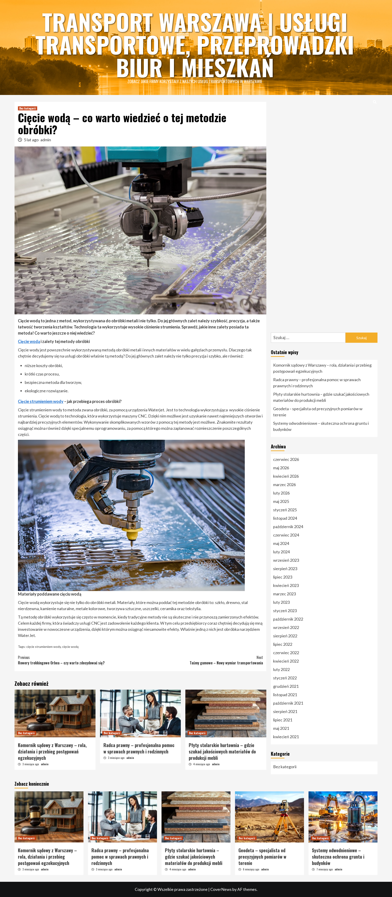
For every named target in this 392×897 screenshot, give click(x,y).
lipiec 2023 (282, 576)
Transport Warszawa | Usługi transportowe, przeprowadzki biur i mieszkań (195, 44)
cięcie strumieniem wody (43, 647)
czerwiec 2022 (286, 652)
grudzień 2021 (286, 686)
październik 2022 (288, 618)
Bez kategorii (27, 108)
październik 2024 (288, 526)
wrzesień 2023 (286, 560)
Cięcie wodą (29, 341)
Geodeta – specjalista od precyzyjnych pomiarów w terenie (318, 411)
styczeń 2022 (285, 677)
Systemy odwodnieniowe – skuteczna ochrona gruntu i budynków (321, 426)
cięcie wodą (70, 647)
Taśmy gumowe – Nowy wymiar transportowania (226, 660)
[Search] (374, 101)
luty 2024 (281, 551)
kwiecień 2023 (286, 585)
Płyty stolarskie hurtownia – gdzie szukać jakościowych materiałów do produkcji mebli (222, 751)
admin (45, 139)
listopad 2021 (285, 694)
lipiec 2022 (282, 644)
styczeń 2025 (285, 509)
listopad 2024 (285, 518)
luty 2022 (281, 669)
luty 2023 (281, 602)
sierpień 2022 (285, 635)
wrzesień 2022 (286, 627)
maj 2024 (281, 543)
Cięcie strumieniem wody (41, 401)
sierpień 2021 (285, 711)
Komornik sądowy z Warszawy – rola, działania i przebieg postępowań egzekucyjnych (52, 751)
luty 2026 (281, 492)
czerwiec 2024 (286, 534)
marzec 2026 (284, 484)
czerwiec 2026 (286, 459)
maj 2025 (281, 501)
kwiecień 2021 (286, 736)
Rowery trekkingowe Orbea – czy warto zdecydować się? (61, 660)
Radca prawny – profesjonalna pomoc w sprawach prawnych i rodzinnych (138, 748)
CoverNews (221, 889)
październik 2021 (288, 703)
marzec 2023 (284, 593)
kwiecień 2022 (286, 660)
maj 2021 (281, 728)
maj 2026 (281, 467)
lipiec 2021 (282, 719)
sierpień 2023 (285, 568)
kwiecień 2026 (286, 476)
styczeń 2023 (285, 610)
